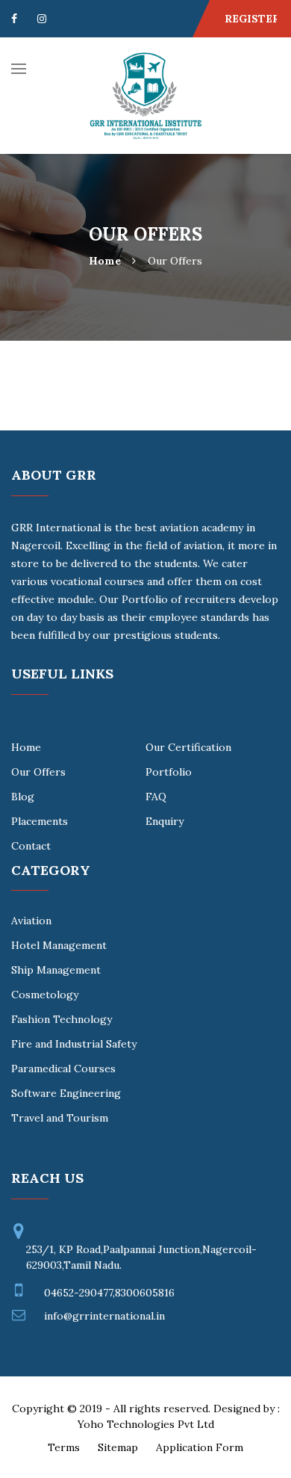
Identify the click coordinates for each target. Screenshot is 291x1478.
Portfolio (169, 772)
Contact (31, 846)
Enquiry (165, 821)
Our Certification (188, 747)
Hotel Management (59, 945)
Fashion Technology (61, 1019)
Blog (22, 796)
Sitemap (118, 1447)
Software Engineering (66, 1093)
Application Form (199, 1447)
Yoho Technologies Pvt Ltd (146, 1424)
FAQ (156, 796)
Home (105, 261)
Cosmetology (44, 994)
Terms (64, 1447)
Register (252, 18)
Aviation (31, 920)
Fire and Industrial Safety (74, 1044)
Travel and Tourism (59, 1118)
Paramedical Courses (63, 1068)
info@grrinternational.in (104, 1316)
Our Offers (38, 772)
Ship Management (56, 970)
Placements (39, 821)
